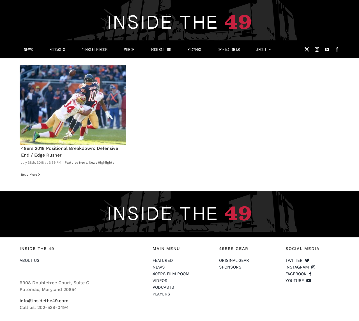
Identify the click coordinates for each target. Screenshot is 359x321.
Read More (29, 174)
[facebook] (337, 49)
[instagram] (317, 49)
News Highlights (101, 162)
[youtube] (327, 49)
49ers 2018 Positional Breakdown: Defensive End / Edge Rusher (73, 105)
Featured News (76, 162)
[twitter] (307, 49)
